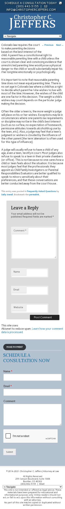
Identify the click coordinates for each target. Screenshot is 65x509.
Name (17, 271)
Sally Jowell (7, 194)
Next (60, 45)
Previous (47, 45)
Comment (20, 230)
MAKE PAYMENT (14, 347)
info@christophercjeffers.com (31, 9)
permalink (34, 194)
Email (16, 289)
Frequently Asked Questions (41, 191)
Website (18, 307)
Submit (9, 452)
